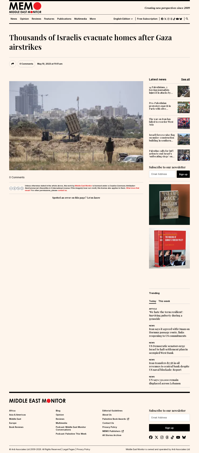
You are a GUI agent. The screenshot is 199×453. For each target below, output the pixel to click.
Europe (12, 423)
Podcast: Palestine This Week (71, 434)
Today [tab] (152, 301)
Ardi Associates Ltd (181, 449)
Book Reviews (16, 427)
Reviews (36, 18)
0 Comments (26, 64)
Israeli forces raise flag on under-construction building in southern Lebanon (162, 137)
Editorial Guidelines (112, 410)
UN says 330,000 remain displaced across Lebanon (164, 381)
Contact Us (108, 423)
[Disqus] (76, 239)
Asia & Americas (17, 414)
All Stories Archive (111, 435)
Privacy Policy (109, 427)
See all (185, 79)
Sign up (183, 174)
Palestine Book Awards (114, 419)
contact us (62, 190)
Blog (58, 410)
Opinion (24, 18)
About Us (107, 414)
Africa (12, 410)
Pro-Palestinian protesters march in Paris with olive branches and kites (160, 106)
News (14, 18)
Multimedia (80, 18)
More (93, 18)
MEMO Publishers (111, 431)
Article (153, 309)
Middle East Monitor (83, 186)
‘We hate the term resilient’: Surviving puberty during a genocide (166, 315)
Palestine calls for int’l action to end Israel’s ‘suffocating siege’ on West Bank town (161, 153)
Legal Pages (69, 449)
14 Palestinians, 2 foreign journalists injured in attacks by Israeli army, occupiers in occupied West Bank (162, 90)
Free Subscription (147, 18)
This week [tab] (164, 301)
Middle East (15, 419)
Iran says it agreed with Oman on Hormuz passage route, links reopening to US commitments (169, 332)
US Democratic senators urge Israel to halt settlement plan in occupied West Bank (168, 349)
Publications (64, 18)
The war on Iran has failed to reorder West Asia (161, 122)
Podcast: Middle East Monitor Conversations (71, 428)
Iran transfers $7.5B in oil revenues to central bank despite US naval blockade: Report (169, 366)
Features (49, 18)
